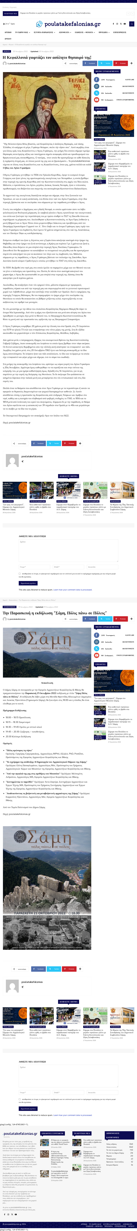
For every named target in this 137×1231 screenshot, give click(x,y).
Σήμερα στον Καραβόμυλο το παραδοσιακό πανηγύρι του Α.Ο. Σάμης (120, 166)
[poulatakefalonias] (5, 63)
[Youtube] (125, 24)
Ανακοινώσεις (115, 501)
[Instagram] (117, 24)
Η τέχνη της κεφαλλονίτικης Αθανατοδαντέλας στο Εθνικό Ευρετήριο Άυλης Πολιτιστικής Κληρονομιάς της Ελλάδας (60, 1157)
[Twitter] (121, 24)
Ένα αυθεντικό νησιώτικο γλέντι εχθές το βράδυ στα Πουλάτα (118, 153)
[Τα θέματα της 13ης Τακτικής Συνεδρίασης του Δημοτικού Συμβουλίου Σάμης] (122, 490)
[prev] (128, 13)
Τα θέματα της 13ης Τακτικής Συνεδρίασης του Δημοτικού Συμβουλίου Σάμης (47, 13)
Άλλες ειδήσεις (99, 139)
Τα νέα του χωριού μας (98, 156)
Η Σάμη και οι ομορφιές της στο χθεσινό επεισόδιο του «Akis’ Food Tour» (60, 1142)
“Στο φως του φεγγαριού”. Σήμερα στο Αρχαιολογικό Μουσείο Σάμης (109, 143)
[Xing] (23, 461)
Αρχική (5, 44)
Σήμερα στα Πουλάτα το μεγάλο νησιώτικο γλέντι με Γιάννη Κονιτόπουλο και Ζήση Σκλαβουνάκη (120, 180)
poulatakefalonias (17, 63)
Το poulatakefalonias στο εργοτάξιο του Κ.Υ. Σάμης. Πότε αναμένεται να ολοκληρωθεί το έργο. (60, 1174)
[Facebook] (113, 24)
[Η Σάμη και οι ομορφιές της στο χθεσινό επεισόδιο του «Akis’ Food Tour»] (44, 1142)
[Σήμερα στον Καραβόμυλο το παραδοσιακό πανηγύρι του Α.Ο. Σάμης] (100, 167)
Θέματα (11, 44)
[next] (132, 13)
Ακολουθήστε (128, 86)
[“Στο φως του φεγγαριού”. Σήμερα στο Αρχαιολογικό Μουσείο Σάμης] (114, 125)
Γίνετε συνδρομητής (125, 100)
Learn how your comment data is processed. (72, 590)
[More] (131, 63)
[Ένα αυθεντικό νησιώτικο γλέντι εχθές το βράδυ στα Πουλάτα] (100, 155)
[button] (131, 23)
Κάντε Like (129, 80)
